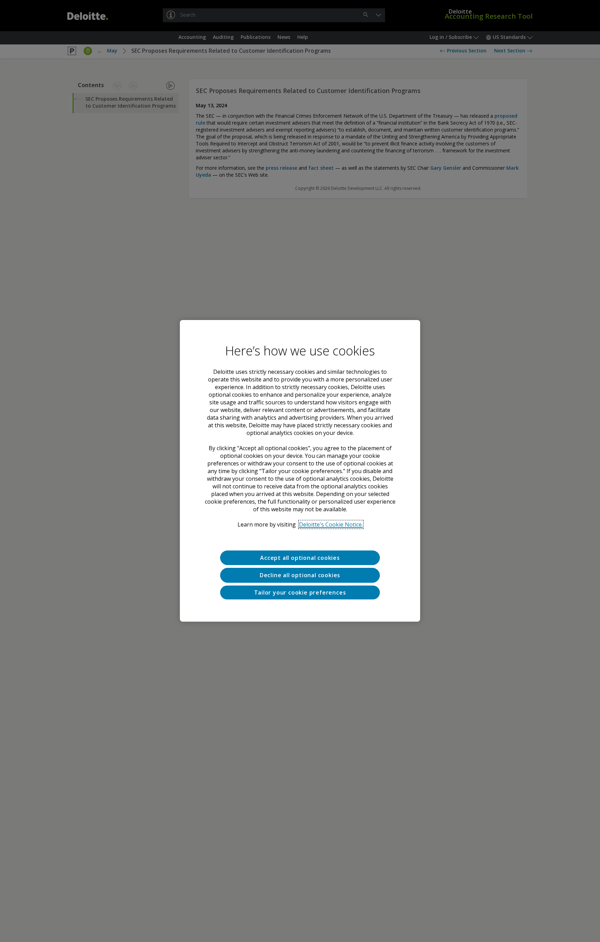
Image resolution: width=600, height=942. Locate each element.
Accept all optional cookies (300, 558)
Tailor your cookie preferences (300, 593)
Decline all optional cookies (300, 575)
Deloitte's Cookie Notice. (331, 524)
